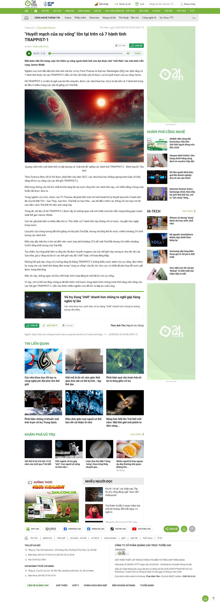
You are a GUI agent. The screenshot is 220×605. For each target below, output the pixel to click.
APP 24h (35, 529)
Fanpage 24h (74, 529)
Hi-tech (156, 11)
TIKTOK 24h (120, 529)
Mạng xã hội (109, 17)
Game (68, 17)
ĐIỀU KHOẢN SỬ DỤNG (123, 585)
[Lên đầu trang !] (213, 598)
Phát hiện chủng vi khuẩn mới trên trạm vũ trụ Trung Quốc (42, 420)
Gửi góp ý (52, 325)
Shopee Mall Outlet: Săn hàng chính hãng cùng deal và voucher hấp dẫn (182, 158)
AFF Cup (57, 11)
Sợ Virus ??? (166, 17)
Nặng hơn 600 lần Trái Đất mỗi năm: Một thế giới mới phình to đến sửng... (124, 422)
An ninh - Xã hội (78, 538)
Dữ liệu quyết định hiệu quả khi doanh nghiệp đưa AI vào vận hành (181, 175)
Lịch (142, 4)
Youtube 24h (144, 529)
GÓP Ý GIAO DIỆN (9, 596)
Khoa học (94, 17)
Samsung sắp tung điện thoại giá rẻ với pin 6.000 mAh (182, 254)
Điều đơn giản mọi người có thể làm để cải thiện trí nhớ (83, 420)
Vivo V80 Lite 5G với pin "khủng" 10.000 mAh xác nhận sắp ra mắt (182, 271)
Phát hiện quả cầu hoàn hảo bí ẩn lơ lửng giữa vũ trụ (123, 379)
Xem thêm (136, 434)
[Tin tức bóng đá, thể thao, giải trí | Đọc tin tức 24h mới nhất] (31, 3)
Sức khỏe (143, 11)
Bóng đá (69, 11)
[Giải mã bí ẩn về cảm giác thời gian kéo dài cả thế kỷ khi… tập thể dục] (84, 361)
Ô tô (192, 11)
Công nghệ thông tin (47, 17)
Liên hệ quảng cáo (38, 585)
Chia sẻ (138, 46)
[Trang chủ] (29, 17)
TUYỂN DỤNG (147, 585)
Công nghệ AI (149, 17)
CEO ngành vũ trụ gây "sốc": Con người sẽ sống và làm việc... (67, 464)
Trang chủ (29, 28)
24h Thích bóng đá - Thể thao (120, 11)
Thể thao (181, 11)
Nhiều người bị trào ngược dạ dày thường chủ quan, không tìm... (129, 464)
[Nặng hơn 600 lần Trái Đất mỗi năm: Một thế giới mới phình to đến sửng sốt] (125, 402)
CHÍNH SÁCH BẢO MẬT (95, 585)
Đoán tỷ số (125, 4)
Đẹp (123, 538)
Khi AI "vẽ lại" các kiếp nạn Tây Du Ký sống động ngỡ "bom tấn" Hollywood (122, 491)
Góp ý (75, 585)
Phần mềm (80, 17)
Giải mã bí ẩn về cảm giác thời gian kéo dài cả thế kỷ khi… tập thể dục (83, 381)
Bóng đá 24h (98, 529)
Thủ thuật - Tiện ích (129, 17)
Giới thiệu (61, 585)
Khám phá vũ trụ (40, 46)
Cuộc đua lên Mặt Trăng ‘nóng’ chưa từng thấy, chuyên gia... (98, 464)
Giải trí (97, 11)
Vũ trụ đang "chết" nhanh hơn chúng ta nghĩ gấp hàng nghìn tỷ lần (102, 299)
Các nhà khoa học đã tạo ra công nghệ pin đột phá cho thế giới (42, 381)
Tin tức (45, 11)
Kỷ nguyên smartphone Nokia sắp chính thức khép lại (181, 237)
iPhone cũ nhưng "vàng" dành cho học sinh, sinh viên (182, 220)
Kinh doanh (84, 11)
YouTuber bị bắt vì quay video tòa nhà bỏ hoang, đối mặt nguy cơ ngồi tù (122, 508)
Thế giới (168, 11)
